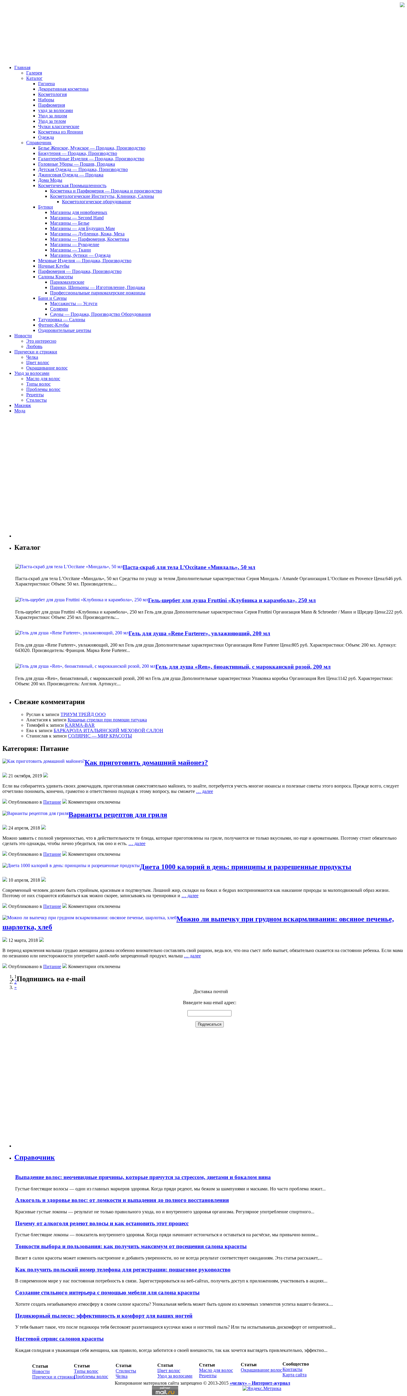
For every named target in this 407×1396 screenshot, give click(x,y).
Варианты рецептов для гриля (118, 815)
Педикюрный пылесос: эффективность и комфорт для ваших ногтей (103, 1316)
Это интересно (41, 341)
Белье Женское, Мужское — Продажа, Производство (91, 147)
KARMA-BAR (80, 725)
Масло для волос (43, 378)
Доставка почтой (210, 991)
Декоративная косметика (63, 88)
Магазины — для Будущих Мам (82, 228)
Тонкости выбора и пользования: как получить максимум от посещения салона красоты (131, 1246)
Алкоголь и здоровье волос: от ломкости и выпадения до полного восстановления (122, 1200)
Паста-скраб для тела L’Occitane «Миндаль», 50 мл (189, 567)
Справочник (39, 142)
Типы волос (38, 383)
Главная (22, 67)
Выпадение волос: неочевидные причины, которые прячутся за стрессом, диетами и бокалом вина (143, 1177)
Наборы (46, 99)
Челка (32, 357)
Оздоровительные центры (64, 330)
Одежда (46, 137)
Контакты (292, 1369)
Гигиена (46, 83)
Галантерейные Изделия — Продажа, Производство (91, 158)
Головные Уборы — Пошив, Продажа (76, 164)
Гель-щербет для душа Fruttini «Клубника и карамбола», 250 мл (232, 600)
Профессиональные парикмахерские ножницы (97, 292)
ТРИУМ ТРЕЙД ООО (83, 714)
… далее (204, 791)
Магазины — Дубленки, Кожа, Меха (87, 233)
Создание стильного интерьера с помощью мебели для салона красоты (107, 1292)
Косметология (52, 94)
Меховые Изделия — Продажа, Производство (84, 260)
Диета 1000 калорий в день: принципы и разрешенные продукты (245, 867)
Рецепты (35, 394)
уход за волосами (55, 110)
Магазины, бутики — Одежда (80, 255)
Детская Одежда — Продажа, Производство (83, 169)
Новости (23, 335)
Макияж (22, 405)
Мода (19, 410)
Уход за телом (52, 121)
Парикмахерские (67, 282)
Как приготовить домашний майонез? (146, 762)
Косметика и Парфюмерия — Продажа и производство (106, 190)
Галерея (34, 72)
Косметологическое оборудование (96, 201)
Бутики (45, 206)
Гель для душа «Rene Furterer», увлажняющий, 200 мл (199, 633)
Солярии (59, 308)
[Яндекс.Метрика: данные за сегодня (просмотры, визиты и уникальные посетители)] (262, 1388)
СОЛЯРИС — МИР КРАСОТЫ (100, 735)
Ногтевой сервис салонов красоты (59, 1339)
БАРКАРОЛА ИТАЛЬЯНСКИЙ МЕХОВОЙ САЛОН (108, 730)
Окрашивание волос (47, 367)
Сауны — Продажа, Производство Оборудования (100, 314)
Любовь (34, 346)
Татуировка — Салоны (61, 319)
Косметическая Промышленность (72, 185)
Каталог (34, 78)
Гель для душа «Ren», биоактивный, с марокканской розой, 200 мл (243, 667)
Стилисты (36, 400)
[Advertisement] (50, 478)
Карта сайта (294, 1374)
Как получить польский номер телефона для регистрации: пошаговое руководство (123, 1269)
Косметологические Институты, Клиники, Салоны (102, 196)
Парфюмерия (51, 105)
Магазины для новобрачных (78, 212)
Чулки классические (58, 126)
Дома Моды (50, 180)
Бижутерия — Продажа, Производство (77, 153)
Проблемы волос (43, 389)
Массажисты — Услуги (73, 303)
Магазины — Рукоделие (74, 244)
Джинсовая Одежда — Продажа (70, 174)
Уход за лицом (52, 115)
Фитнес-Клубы (53, 324)
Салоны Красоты (55, 276)
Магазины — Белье (69, 223)
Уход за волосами (31, 373)
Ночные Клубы (53, 265)
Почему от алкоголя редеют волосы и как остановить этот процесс (102, 1223)
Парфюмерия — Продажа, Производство (80, 271)
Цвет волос (37, 362)
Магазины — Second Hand (77, 217)
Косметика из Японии (60, 131)
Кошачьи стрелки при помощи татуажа (107, 719)
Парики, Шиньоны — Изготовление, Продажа (97, 287)
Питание (52, 802)
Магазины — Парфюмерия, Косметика (89, 239)
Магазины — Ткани (70, 249)
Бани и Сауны (52, 298)
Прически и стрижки (35, 351)
